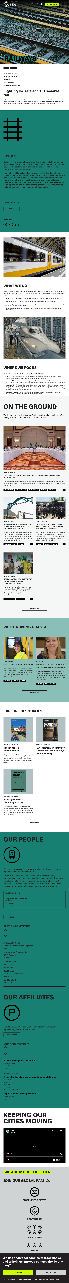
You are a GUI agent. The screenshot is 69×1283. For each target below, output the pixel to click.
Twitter (29, 1227)
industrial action (10, 544)
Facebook (34, 1227)
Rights (47, 544)
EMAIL (11, 917)
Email (11, 209)
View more (34, 608)
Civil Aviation (33, 489)
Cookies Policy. (54, 1279)
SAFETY (7, 79)
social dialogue (21, 489)
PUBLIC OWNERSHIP (12, 85)
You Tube (40, 1227)
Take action (50, 4)
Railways (52, 489)
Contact (34, 1211)
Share (8, 219)
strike (21, 544)
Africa (23, 680)
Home (6, 68)
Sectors (13, 68)
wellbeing (20, 599)
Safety (55, 544)
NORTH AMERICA (50, 683)
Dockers (43, 489)
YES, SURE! (17, 1272)
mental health (9, 599)
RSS (40, 1232)
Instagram (34, 1232)
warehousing (9, 489)
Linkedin (29, 1232)
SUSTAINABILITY (10, 82)
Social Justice (10, 77)
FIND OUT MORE (12, 1035)
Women (15, 680)
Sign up (34, 1192)
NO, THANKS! (51, 1272)
